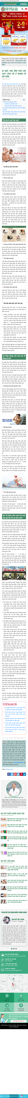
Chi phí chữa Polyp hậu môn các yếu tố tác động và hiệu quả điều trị (17, 838)
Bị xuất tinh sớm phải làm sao (11, 84)
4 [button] (16, 948)
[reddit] (18, 774)
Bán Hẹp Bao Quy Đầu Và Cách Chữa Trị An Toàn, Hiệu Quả (17, 825)
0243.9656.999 (18, 762)
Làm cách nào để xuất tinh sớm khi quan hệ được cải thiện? (17, 881)
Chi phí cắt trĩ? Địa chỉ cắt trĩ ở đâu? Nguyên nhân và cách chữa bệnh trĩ (17, 853)
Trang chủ (5, 58)
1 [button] (11, 948)
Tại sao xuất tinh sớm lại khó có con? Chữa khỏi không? (17, 901)
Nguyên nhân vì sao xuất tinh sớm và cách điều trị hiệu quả (17, 874)
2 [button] (13, 948)
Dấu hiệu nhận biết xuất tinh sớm (13, 105)
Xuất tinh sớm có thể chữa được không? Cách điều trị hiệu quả (17, 895)
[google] (15, 774)
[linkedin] (24, 774)
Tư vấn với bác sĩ (18, 1021)
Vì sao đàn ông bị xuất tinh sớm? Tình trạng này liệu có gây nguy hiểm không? (15, 729)
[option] (14, 931)
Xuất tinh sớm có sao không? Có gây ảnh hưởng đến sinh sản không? (15, 714)
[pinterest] (21, 774)
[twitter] (12, 774)
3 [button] (15, 948)
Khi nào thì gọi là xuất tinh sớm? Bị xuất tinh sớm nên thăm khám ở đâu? (17, 888)
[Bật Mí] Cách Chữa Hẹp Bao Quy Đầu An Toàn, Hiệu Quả (17, 819)
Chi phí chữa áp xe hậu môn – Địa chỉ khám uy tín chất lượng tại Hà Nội (17, 846)
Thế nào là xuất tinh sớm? (10, 102)
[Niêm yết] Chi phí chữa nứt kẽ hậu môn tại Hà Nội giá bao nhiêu (17, 832)
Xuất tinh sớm (10, 60)
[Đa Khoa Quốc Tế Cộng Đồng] (14, 33)
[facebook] (8, 774)
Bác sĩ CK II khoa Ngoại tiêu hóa (14, 797)
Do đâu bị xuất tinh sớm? (11, 104)
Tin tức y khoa (14, 58)
